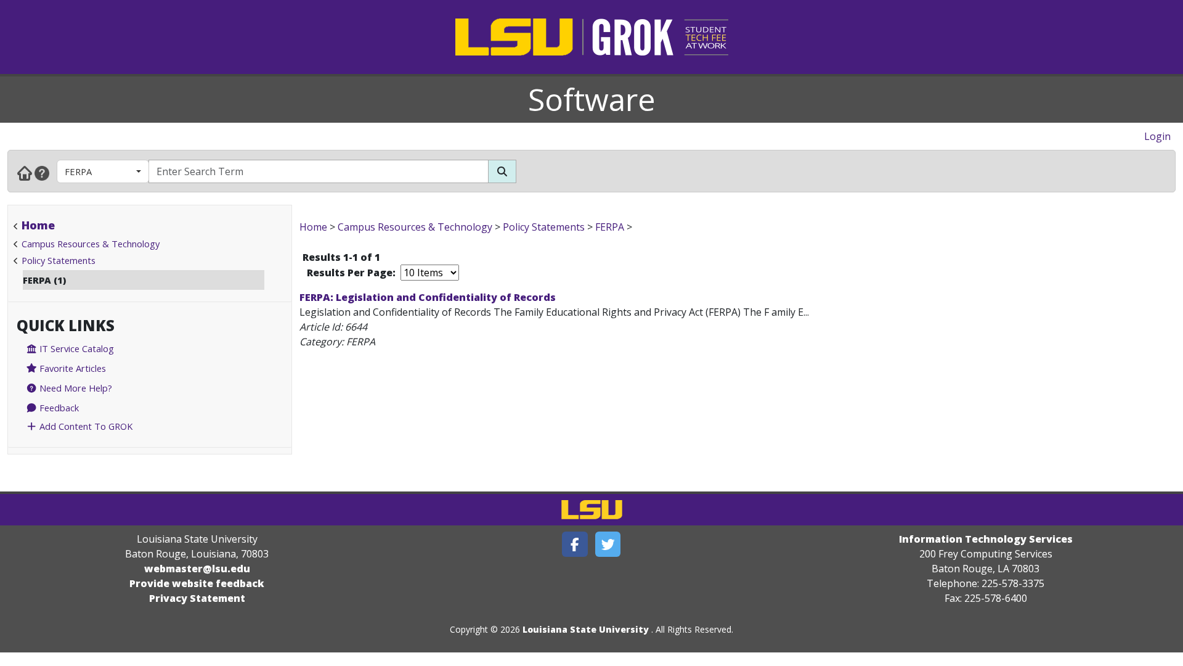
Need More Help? (74, 388)
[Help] (42, 172)
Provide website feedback (196, 583)
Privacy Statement (197, 598)
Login (1157, 136)
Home (38, 225)
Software (592, 99)
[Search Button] (502, 171)
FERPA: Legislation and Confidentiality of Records (427, 297)
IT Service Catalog (75, 348)
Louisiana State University (585, 629)
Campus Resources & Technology (91, 243)
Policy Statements (59, 260)
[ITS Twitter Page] (608, 544)
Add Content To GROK (84, 426)
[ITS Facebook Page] (575, 544)
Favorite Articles (71, 368)
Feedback (58, 407)
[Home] (24, 172)
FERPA (78, 171)
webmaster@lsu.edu (197, 568)
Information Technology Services (986, 539)
